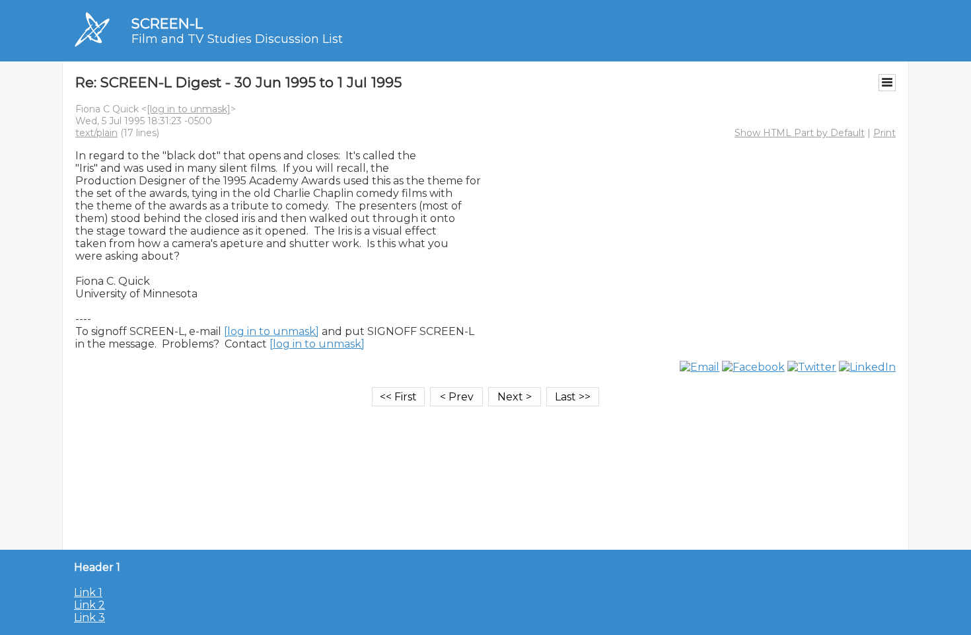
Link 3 (89, 617)
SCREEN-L (167, 23)
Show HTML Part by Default (800, 133)
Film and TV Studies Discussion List (237, 39)
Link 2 (89, 605)
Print (884, 133)
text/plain (96, 133)
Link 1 (88, 592)
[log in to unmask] (189, 109)
